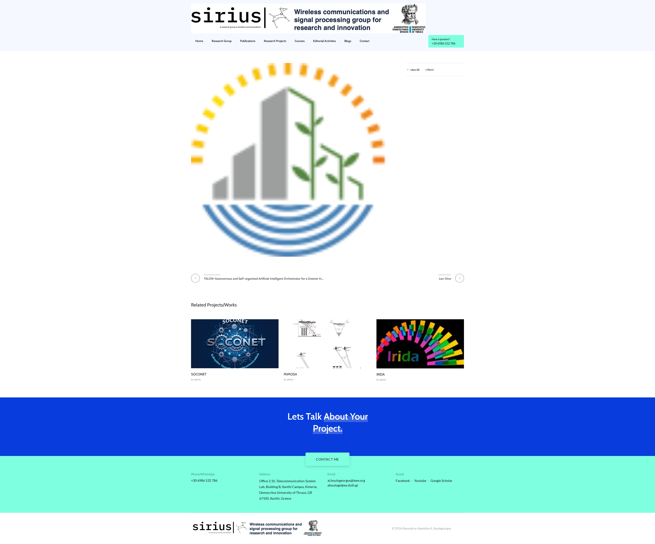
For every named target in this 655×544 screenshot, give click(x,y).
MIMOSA (290, 374)
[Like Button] (408, 70)
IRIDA (380, 374)
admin (197, 379)
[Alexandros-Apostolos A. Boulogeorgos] (327, 18)
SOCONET (198, 374)
